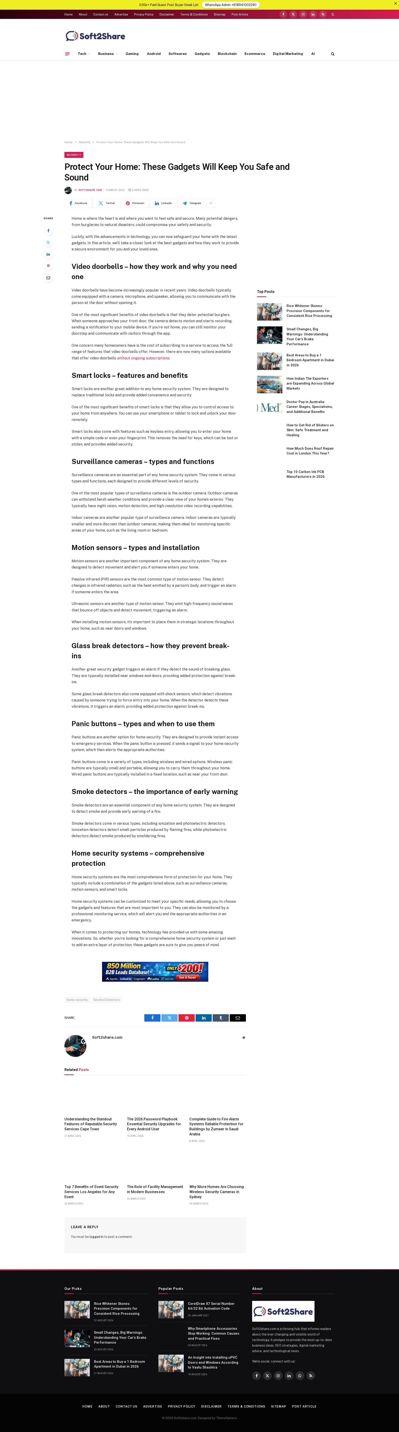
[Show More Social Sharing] (210, 203)
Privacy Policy (144, 14)
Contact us (100, 14)
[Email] (48, 277)
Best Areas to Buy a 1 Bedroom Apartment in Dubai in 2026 (310, 360)
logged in (96, 1237)
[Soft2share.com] (95, 35)
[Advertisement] (199, 100)
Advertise (121, 14)
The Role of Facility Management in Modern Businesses (155, 1189)
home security (77, 1000)
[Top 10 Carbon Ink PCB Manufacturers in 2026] (269, 478)
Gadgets (202, 54)
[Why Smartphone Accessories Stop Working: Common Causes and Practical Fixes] (171, 1334)
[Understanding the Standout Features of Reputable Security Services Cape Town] (92, 1097)
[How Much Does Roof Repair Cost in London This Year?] (269, 454)
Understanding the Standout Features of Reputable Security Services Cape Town (90, 1124)
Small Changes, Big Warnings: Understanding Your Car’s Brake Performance (307, 336)
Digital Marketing (288, 54)
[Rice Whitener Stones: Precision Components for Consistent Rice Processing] (269, 312)
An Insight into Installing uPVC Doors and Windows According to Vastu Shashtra (213, 1362)
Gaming (132, 54)
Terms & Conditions (194, 14)
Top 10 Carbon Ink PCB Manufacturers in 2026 (306, 474)
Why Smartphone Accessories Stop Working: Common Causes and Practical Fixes (213, 1334)
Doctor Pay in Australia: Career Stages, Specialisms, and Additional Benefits (310, 407)
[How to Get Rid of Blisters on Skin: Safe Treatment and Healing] (269, 431)
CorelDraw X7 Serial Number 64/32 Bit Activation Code (211, 1306)
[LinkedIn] (48, 254)
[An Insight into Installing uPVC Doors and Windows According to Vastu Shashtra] (171, 1363)
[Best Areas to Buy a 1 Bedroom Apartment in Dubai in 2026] (269, 361)
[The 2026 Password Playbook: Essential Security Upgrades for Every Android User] (155, 1097)
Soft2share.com (90, 190)
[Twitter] (48, 242)
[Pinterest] (48, 266)
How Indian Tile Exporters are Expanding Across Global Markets (310, 383)
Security (74, 154)
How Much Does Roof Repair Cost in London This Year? (310, 450)
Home (68, 14)
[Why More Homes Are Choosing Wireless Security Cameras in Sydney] (217, 1165)
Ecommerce (255, 54)
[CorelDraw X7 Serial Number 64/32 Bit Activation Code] (171, 1309)
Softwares (178, 54)
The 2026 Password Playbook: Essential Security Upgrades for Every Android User (154, 1124)
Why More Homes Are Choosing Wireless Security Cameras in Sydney (216, 1192)
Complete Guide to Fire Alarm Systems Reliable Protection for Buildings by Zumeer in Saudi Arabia (216, 1126)
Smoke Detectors (107, 1000)
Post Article (240, 14)
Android (154, 54)
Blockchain (227, 54)
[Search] (332, 54)
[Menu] (67, 54)
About (83, 14)
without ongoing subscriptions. (143, 358)
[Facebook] (48, 230)
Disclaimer (167, 14)
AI (313, 54)
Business (106, 54)
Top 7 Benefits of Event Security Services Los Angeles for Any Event (91, 1192)
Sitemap (220, 14)
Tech (82, 54)
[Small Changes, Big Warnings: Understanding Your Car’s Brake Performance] (269, 335)
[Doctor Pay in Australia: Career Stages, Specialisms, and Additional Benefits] (269, 408)
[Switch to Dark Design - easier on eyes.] (332, 14)
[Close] (395, 3)
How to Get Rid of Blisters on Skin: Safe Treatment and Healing (310, 430)
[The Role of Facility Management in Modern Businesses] (155, 1165)
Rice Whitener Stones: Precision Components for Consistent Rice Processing (309, 311)
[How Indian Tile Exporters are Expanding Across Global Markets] (269, 384)
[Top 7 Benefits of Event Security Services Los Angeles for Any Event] (92, 1165)
